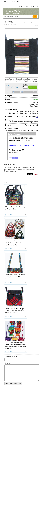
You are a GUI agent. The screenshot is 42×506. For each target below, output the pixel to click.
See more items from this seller (21, 145)
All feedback (14, 157)
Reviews (17, 91)
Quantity (25, 84)
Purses (10, 21)
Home (5, 21)
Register (26, 6)
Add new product (9, 2)
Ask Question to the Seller (29, 91)
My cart (35, 6)
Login (20, 6)
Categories (20, 2)
